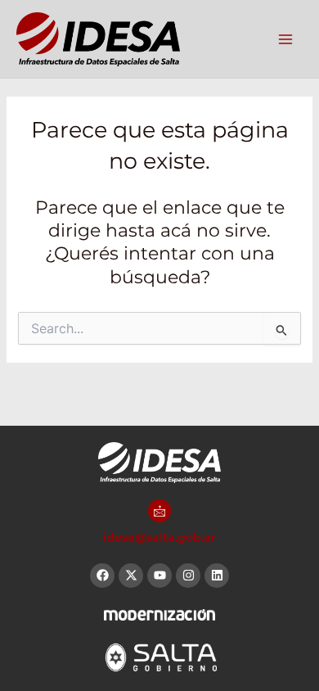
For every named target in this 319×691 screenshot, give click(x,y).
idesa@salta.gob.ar (159, 537)
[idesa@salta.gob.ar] (159, 510)
